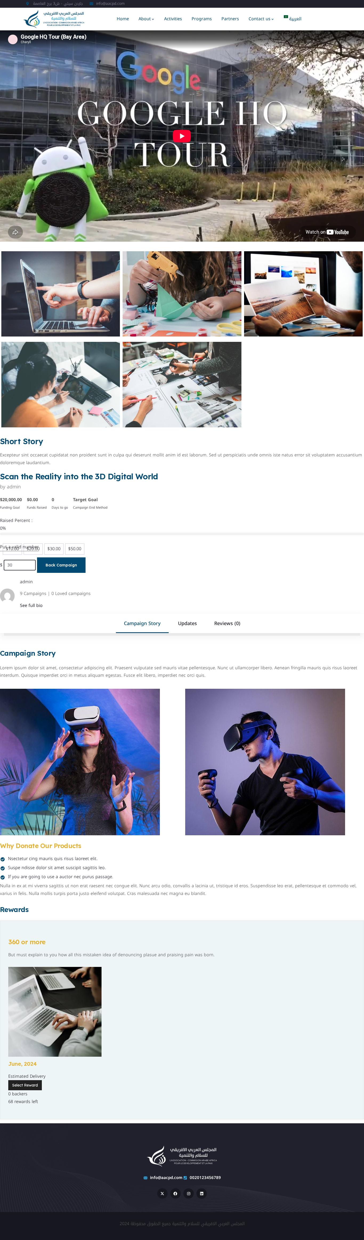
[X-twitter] (162, 1193)
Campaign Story (142, 623)
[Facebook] (175, 1193)
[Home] (54, 19)
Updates (187, 623)
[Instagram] (188, 1193)
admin (14, 486)
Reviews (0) (227, 623)
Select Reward (25, 1085)
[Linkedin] (201, 1193)
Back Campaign (61, 565)
